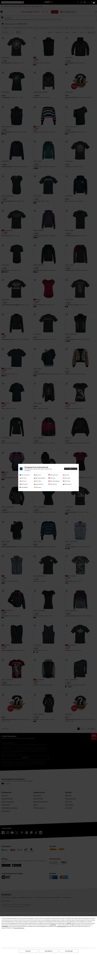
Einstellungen (69, 951)
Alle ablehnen (48, 951)
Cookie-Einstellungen (61, 926)
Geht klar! (28, 951)
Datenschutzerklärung (19, 928)
